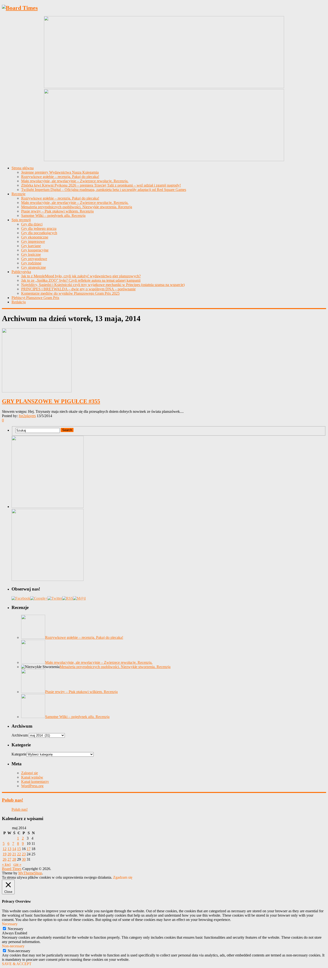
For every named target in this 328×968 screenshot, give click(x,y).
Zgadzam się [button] (122, 877)
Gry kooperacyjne (35, 250)
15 (19, 849)
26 (4, 859)
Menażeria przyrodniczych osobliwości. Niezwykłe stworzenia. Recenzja (76, 207)
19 (4, 854)
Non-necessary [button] (13, 946)
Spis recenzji (21, 220)
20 (9, 854)
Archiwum (20, 735)
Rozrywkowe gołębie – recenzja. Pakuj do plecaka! (60, 177)
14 (14, 849)
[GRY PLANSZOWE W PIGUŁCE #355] (164, 360)
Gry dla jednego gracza (38, 228)
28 (14, 859)
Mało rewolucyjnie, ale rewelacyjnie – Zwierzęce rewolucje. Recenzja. (74, 181)
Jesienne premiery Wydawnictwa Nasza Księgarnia (60, 172)
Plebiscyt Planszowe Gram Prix (35, 298)
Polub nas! (12, 800)
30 (24, 859)
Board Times (11, 869)
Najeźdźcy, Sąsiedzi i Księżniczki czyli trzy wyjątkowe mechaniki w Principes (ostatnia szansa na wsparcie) (103, 285)
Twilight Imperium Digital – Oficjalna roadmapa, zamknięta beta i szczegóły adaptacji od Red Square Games (103, 190)
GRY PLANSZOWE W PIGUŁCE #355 (51, 401)
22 (19, 854)
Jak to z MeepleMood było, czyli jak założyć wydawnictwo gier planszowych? (81, 276)
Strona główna (23, 168)
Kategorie (19, 754)
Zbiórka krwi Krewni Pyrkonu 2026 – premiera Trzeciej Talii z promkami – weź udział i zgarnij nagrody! (101, 185)
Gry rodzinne (31, 263)
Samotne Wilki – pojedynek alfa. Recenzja (53, 215)
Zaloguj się (29, 773)
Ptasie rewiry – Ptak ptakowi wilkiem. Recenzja (57, 211)
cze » (17, 864)
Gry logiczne (31, 254)
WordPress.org (32, 786)
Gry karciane (31, 246)
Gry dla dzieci (32, 224)
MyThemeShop (30, 873)
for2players (27, 416)
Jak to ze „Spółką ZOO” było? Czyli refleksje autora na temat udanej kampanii (80, 280)
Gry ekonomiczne (34, 237)
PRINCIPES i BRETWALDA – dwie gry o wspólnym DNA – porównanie (78, 289)
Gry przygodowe (34, 259)
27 (9, 859)
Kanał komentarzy (35, 781)
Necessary (15, 929)
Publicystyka (21, 272)
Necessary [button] (10, 924)
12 (4, 849)
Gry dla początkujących (39, 233)
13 (9, 849)
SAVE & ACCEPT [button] (16, 964)
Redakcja (19, 302)
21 (14, 854)
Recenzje (18, 194)
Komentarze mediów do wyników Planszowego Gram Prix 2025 (70, 293)
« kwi (6, 864)
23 (24, 854)
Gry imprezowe (33, 241)
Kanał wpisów (32, 777)
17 (28, 849)
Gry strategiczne (33, 267)
